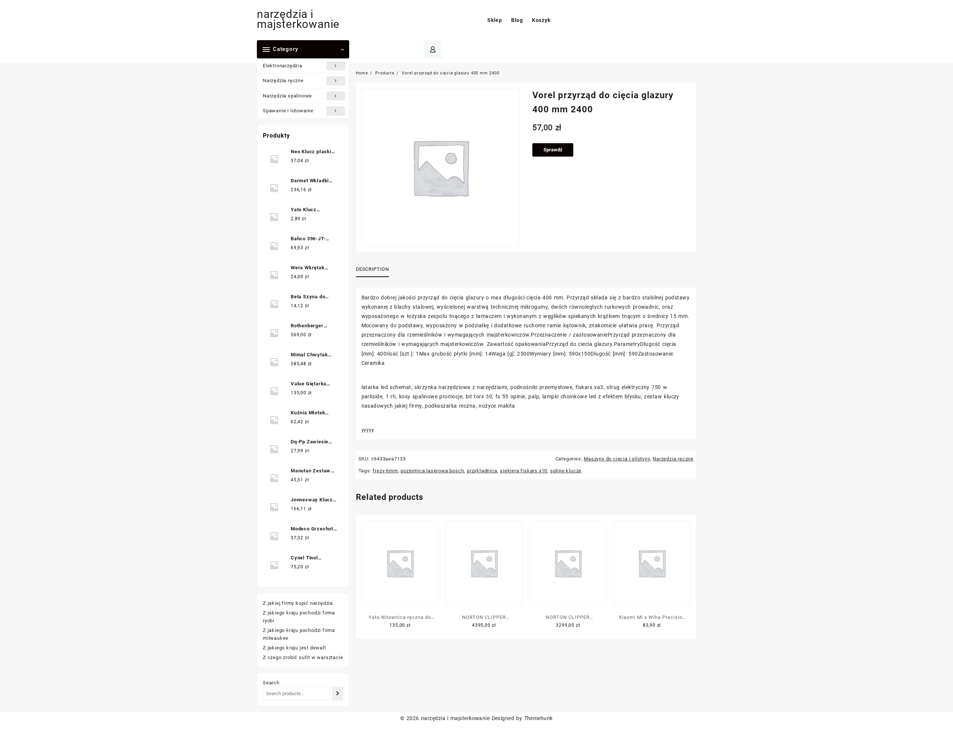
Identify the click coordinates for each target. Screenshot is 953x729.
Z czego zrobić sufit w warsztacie (303, 657)
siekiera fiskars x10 (523, 470)
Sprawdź (553, 149)
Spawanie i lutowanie (288, 110)
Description (372, 269)
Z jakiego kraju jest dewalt (294, 648)
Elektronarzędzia (282, 65)
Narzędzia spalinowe (287, 96)
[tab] (375, 269)
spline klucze (565, 470)
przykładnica (482, 470)
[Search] (337, 693)
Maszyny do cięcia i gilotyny (617, 459)
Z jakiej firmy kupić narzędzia (298, 603)
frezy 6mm (385, 470)
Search (271, 682)
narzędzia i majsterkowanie (298, 18)
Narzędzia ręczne (283, 80)
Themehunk (538, 718)
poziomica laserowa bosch (432, 470)
